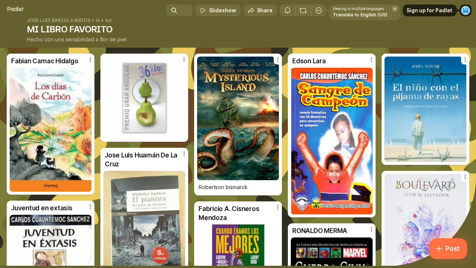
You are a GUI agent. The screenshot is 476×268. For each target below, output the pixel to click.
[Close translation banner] (395, 9)
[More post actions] (90, 59)
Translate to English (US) (360, 14)
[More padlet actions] (318, 10)
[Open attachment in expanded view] (50, 130)
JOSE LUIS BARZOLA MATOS (58, 20)
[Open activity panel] (287, 10)
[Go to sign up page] (466, 10)
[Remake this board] (303, 10)
